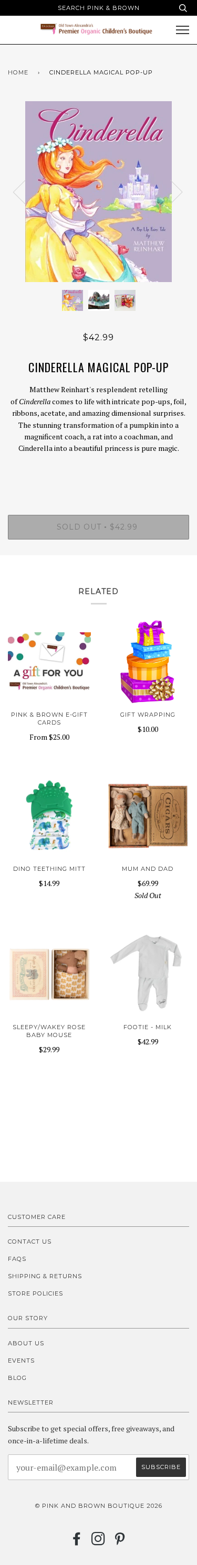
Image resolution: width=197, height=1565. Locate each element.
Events (21, 1360)
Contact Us (29, 1241)
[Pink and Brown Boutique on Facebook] (77, 1542)
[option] (98, 191)
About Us (26, 1343)
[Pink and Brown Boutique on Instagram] (98, 1542)
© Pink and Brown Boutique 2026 (98, 1505)
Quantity (98, 470)
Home (18, 72)
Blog (17, 1377)
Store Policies (35, 1293)
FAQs (17, 1258)
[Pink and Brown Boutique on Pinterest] (120, 1542)
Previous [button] (26, 191)
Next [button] (170, 191)
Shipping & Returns (45, 1276)
